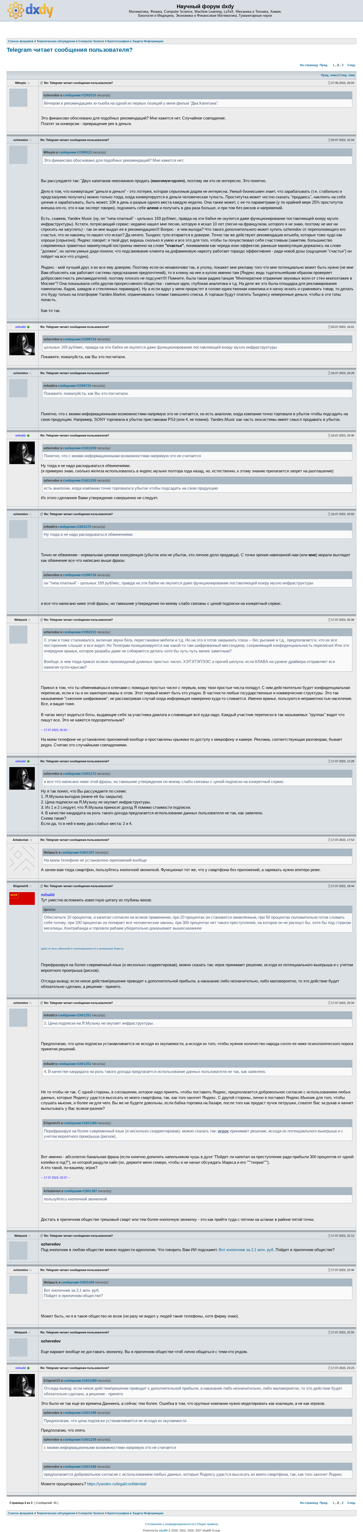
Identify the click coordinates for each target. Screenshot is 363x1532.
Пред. (324, 65)
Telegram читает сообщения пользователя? (70, 49)
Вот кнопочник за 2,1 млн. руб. (247, 1250)
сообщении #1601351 (74, 1015)
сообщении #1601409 (77, 1282)
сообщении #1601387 (80, 1191)
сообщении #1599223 (75, 152)
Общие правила (207, 1524)
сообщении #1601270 (74, 527)
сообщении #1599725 (74, 386)
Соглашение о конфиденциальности (169, 1524)
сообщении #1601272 (79, 774)
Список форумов (20, 1513)
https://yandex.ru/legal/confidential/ (116, 1484)
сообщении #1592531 (79, 632)
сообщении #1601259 (79, 448)
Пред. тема (329, 75)
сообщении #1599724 (79, 339)
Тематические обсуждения (56, 1513)
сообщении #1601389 (80, 1123)
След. (351, 65)
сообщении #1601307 (77, 852)
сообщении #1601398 (79, 1413)
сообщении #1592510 (79, 95)
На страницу (309, 65)
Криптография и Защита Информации (135, 1513)
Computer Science (91, 1513)
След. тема (347, 75)
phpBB (163, 1530)
